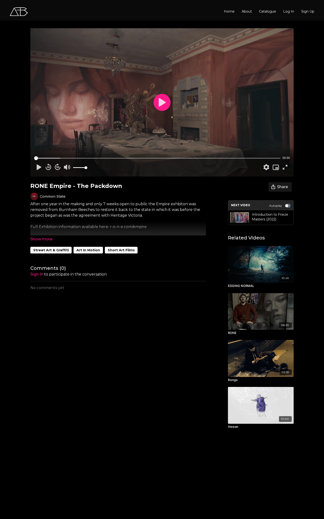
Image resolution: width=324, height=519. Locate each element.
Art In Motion (88, 250)
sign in (36, 274)
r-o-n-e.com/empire (128, 226)
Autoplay (275, 205)
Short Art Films (121, 250)
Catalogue (267, 11)
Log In (288, 11)
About (247, 11)
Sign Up (307, 11)
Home (229, 11)
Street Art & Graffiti (51, 250)
